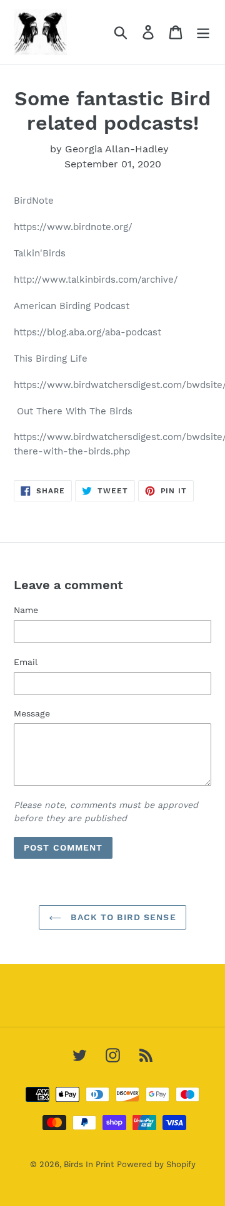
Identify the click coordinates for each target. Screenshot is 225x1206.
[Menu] (203, 32)
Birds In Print (89, 1164)
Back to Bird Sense (122, 917)
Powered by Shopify (156, 1164)
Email (26, 662)
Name (26, 610)
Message (32, 713)
